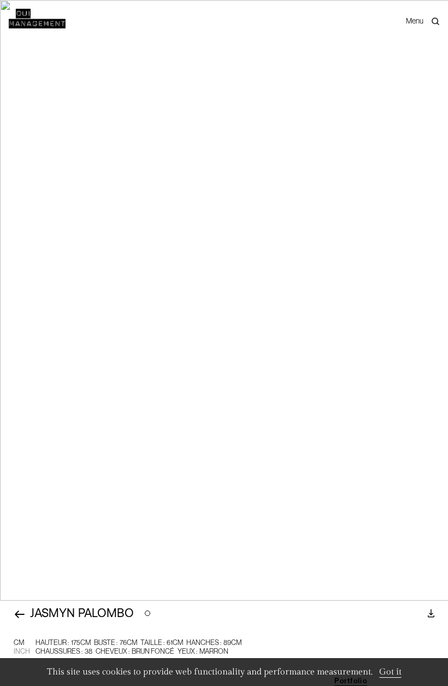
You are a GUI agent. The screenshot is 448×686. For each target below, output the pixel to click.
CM (19, 642)
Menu (414, 20)
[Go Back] (20, 614)
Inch (22, 651)
